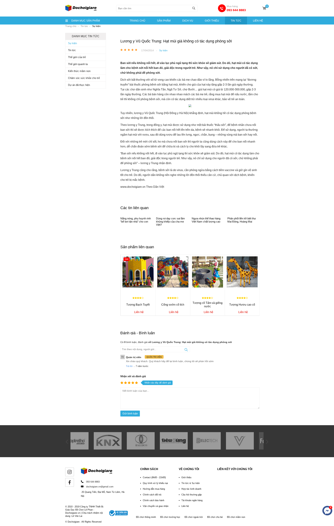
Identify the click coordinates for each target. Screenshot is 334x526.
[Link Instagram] (69, 472)
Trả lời (129, 366)
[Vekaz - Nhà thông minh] (216, 448)
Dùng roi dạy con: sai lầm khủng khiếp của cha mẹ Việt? (170, 221)
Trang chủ (137, 20)
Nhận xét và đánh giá (133, 376)
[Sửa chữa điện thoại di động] (250, 448)
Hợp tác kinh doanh (191, 489)
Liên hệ (258, 20)
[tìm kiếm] (193, 8)
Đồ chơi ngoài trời (194, 517)
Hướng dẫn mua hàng (154, 489)
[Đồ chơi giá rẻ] (81, 10)
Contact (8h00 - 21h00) (154, 477)
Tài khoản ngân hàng (191, 500)
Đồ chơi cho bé (215, 517)
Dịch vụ (187, 20)
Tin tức (236, 20)
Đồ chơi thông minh (146, 517)
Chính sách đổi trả (152, 494)
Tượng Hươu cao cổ (242, 304)
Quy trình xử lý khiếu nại (155, 483)
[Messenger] (327, 510)
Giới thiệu (212, 20)
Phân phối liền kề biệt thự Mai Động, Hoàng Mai (241, 220)
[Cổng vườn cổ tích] (172, 271)
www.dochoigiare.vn (132, 186)
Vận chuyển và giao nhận (155, 506)
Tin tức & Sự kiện (190, 483)
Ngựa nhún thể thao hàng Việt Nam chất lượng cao (206, 220)
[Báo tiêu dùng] (150, 448)
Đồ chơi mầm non (236, 517)
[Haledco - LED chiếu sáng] (117, 448)
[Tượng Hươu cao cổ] (242, 271)
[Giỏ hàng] (264, 8)
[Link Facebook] (69, 482)
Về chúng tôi (189, 469)
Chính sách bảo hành (153, 500)
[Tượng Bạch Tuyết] (138, 271)
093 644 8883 (236, 10)
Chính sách (149, 469)
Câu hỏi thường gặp (191, 494)
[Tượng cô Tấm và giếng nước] (207, 271)
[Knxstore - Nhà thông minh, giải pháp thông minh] (84, 448)
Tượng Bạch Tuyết (138, 304)
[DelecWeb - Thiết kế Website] (183, 448)
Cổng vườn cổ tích (172, 304)
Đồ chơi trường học (170, 517)
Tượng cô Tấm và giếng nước (207, 304)
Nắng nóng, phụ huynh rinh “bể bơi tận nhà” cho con (135, 220)
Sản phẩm (164, 20)
